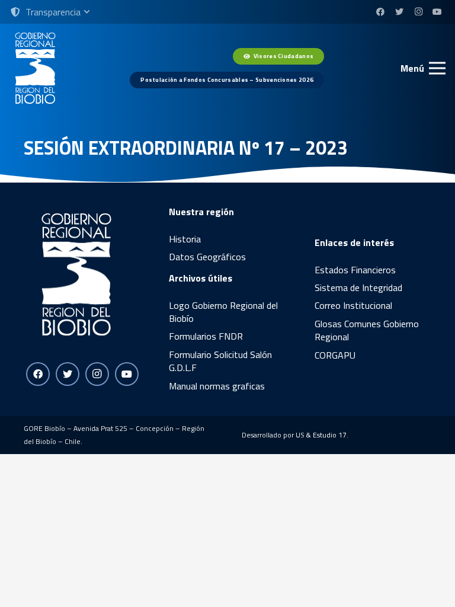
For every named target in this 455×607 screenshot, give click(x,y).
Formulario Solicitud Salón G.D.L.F (220, 361)
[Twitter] (399, 12)
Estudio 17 (330, 434)
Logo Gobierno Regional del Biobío (223, 311)
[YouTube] (437, 12)
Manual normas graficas (217, 386)
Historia (185, 239)
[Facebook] (380, 12)
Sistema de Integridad (358, 287)
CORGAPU (335, 355)
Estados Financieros (355, 270)
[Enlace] (35, 68)
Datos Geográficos (207, 257)
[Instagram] (418, 12)
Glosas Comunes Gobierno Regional (367, 330)
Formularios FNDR (206, 336)
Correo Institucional (353, 305)
